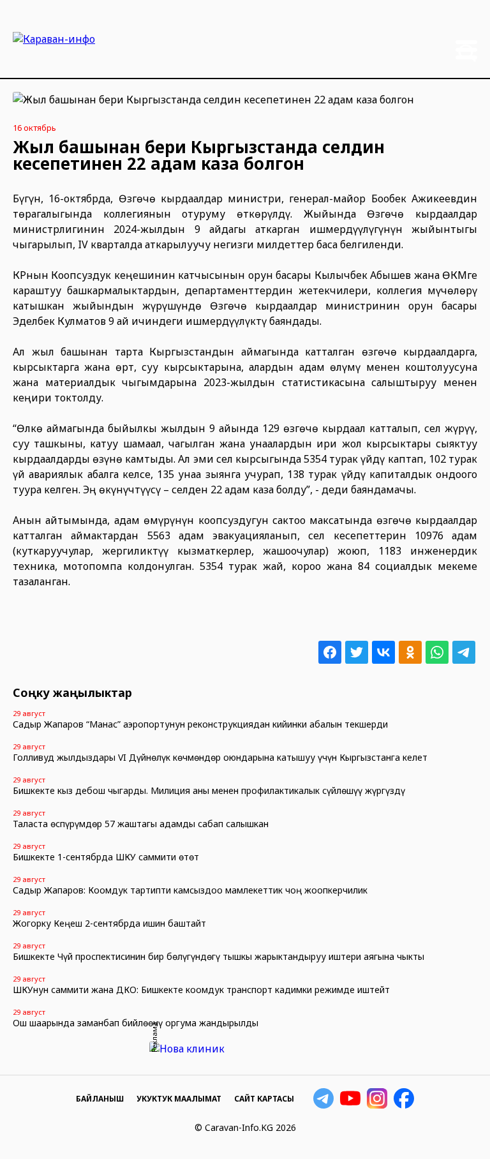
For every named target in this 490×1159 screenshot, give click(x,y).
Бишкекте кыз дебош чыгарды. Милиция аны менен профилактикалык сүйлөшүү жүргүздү (209, 790)
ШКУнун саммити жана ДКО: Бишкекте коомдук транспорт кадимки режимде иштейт (201, 989)
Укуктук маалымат (179, 1098)
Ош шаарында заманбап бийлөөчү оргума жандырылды (135, 1023)
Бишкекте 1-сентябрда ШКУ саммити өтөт (106, 857)
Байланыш (100, 1098)
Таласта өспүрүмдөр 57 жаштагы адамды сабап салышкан (141, 824)
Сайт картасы (264, 1098)
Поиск (467, 53)
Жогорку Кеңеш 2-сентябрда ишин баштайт (109, 923)
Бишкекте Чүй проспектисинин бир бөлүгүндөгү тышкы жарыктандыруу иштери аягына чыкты (218, 956)
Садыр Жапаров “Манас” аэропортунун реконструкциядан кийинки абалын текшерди (200, 724)
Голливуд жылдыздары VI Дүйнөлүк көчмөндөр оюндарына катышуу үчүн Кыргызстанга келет (220, 757)
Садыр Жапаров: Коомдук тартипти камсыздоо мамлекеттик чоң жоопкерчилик (190, 890)
